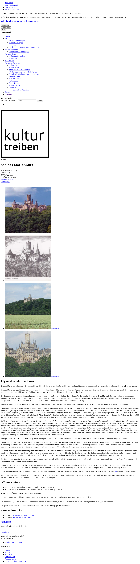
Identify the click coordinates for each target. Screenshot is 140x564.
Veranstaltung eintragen (19, 52)
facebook (8, 94)
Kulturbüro (13, 65)
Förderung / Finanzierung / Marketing (24, 47)
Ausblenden (5, 25)
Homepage (5, 182)
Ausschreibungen (16, 43)
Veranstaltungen (11, 49)
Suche (7, 92)
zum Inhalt (9, 3)
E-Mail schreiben (7, 179)
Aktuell (7, 38)
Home (7, 36)
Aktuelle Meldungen (17, 40)
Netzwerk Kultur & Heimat (19, 70)
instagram (13, 58)
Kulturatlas (9, 61)
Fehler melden (10, 559)
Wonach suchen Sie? (9, 100)
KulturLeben (14, 81)
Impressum (9, 554)
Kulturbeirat (14, 67)
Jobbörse (12, 45)
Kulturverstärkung (12, 63)
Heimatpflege (14, 76)
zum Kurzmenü (11, 7)
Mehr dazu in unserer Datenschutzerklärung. (20, 21)
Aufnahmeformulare (17, 56)
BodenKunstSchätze (21, 90)
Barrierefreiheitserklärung (15, 561)
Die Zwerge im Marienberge (23, 515)
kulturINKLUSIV (15, 79)
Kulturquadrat (14, 85)
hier (115, 471)
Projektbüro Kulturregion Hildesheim (24, 74)
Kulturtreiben (10, 54)
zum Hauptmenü (11, 5)
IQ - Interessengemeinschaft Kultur (23, 72)
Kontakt (8, 552)
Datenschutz (10, 557)
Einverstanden (6, 27)
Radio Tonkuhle (15, 83)
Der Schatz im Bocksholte (22, 517)
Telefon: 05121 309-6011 (14, 542)
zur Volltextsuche (12, 9)
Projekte (12, 87)
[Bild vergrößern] (72, 210)
